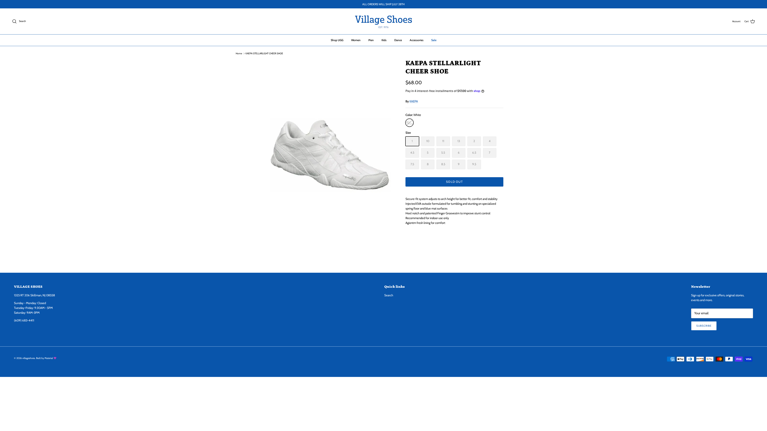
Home (239, 53)
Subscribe (703, 325)
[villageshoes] (383, 21)
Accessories (416, 40)
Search (388, 295)
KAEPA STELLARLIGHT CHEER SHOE (264, 53)
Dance (398, 40)
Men (371, 40)
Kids (384, 40)
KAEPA (413, 101)
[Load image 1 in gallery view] (330, 159)
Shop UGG (337, 40)
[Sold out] (409, 123)
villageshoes (28, 358)
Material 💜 (51, 358)
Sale (433, 40)
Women (356, 40)
